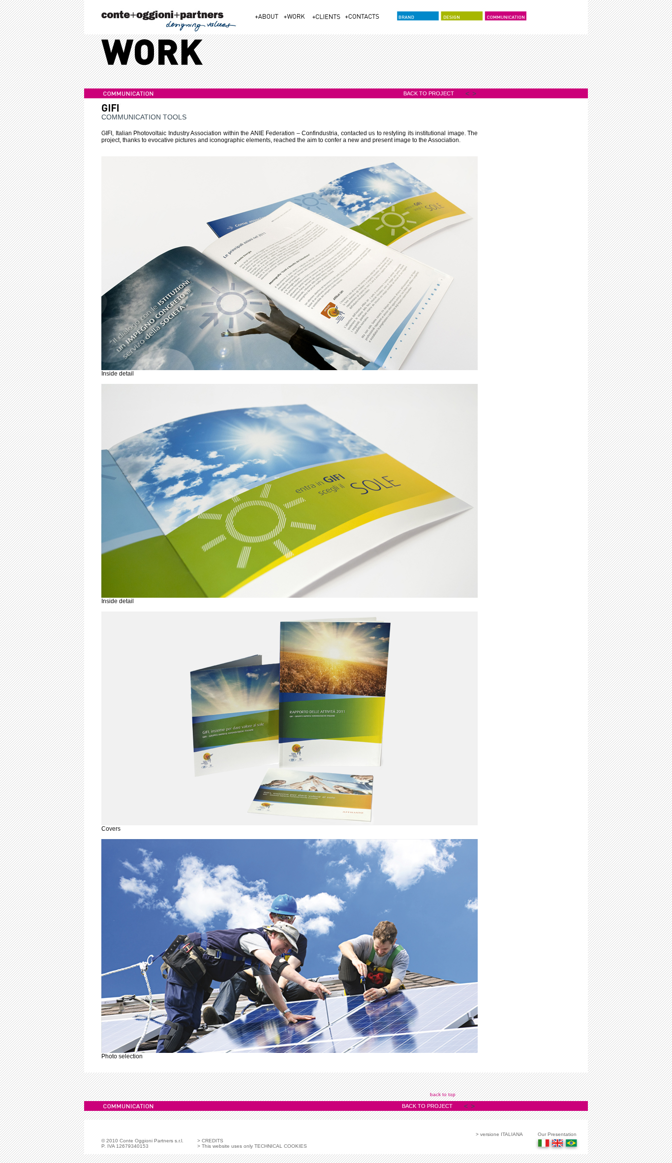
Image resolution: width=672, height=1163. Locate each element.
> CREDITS (210, 1140)
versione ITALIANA (501, 1134)
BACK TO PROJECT (428, 93)
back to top (443, 1094)
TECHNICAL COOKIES (280, 1146)
